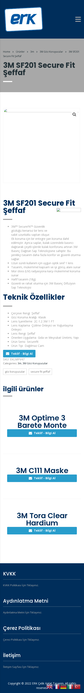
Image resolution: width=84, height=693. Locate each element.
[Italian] (70, 686)
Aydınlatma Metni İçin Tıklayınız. (22, 612)
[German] (63, 686)
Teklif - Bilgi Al (22, 354)
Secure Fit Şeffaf (40, 371)
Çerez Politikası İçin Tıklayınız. (21, 639)
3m (19, 363)
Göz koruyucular (15, 371)
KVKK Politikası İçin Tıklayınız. (21, 585)
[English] (49, 686)
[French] (56, 686)
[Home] (23, 19)
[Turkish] (77, 686)
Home (6, 51)
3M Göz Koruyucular (35, 363)
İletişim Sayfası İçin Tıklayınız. (21, 667)
